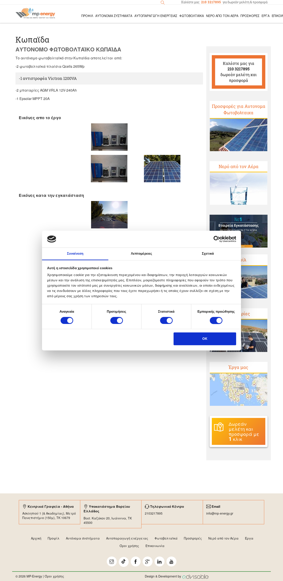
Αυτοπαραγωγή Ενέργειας (155, 15)
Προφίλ (53, 538)
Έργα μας (238, 367)
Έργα (266, 15)
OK (204, 339)
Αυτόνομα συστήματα (83, 538)
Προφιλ (87, 15)
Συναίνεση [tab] (75, 254)
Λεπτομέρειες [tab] (141, 254)
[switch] (116, 320)
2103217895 (154, 513)
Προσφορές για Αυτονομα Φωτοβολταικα (238, 109)
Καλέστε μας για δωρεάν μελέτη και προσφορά (238, 72)
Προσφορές (250, 15)
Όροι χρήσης (129, 545)
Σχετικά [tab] (208, 254)
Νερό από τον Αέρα (222, 15)
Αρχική (36, 538)
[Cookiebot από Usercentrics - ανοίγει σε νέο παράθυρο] (216, 239)
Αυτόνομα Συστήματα (113, 15)
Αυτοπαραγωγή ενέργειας (127, 538)
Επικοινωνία (154, 545)
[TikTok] (124, 562)
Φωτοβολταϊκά (191, 15)
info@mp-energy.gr (219, 513)
